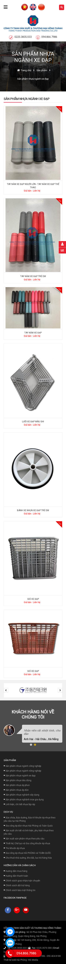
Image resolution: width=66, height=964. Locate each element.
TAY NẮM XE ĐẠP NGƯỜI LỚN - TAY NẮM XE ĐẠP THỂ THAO (33, 186)
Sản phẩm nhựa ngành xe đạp (20, 775)
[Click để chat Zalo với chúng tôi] (10, 942)
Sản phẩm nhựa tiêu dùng (18, 780)
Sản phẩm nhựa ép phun (18, 785)
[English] (33, 7)
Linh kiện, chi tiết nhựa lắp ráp (20, 804)
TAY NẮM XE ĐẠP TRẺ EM (33, 276)
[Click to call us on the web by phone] (10, 953)
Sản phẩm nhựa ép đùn (17, 790)
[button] (31, 745)
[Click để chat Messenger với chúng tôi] (10, 931)
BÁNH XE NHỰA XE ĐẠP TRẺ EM (33, 510)
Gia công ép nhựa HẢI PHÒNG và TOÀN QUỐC (28, 853)
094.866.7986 (49, 37)
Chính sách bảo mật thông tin (20, 890)
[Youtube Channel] (26, 910)
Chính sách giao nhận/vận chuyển (23, 880)
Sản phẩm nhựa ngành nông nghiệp (23, 771)
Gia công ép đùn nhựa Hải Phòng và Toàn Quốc (29, 825)
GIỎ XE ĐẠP (33, 599)
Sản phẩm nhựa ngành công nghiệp (23, 766)
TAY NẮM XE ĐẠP (33, 332)
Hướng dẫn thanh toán (17, 876)
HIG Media (33, 960)
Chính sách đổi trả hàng (18, 885)
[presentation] (6, 690)
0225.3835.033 (23, 37)
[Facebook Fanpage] (8, 910)
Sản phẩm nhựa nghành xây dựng (22, 795)
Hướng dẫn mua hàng (16, 871)
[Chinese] (41, 7)
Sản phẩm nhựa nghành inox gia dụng (25, 799)
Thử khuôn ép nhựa (15, 848)
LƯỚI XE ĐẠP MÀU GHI (33, 421)
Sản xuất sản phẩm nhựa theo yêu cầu (25, 838)
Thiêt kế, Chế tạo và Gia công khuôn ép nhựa (28, 843)
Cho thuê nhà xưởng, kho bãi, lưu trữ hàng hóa (29, 858)
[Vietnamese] (24, 7)
